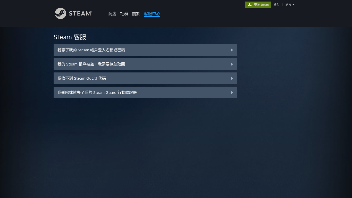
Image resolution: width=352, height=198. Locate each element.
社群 (124, 13)
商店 (112, 13)
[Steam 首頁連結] (73, 17)
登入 (276, 4)
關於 (136, 13)
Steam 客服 (70, 37)
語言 (288, 4)
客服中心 (152, 13)
